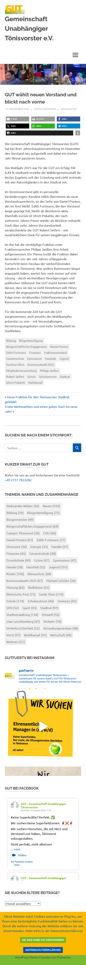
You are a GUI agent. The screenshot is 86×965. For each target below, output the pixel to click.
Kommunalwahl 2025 (41, 364)
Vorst (13, 635)
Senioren (67, 601)
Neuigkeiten (69, 109)
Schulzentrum (48, 376)
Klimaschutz (39, 574)
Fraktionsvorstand (55, 352)
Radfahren (38, 587)
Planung (15, 587)
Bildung (11, 340)
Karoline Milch (15, 364)
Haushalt (50, 358)
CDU (49, 533)
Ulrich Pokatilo (15, 382)
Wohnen (15, 642)
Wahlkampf (35, 382)
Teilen (17, 864)
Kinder (15, 574)
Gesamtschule (15, 358)
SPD (12, 608)
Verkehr (52, 621)
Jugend (64, 358)
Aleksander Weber (22, 506)
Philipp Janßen (49, 370)
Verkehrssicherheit (23, 628)
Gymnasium (34, 358)
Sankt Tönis (51, 594)
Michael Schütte (61, 581)
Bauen (51, 506)
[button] (17, 119)
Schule (31, 376)
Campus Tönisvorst (23, 533)
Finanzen (35, 352)
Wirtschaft (60, 635)
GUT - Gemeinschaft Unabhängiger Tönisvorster (43, 805)
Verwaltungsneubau (60, 628)
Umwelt (50, 614)
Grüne (41, 560)
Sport (29, 608)
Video (22, 855)
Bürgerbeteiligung (31, 340)
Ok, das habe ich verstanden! (43, 939)
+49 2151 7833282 (18, 480)
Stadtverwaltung (22, 614)
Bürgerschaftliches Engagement (26, 346)
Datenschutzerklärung (43, 949)
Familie (59, 547)
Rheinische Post (20, 594)
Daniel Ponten (59, 346)
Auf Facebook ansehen (22, 861)
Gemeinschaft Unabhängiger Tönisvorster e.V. (29, 28)
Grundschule (18, 560)
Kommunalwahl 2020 (24, 581)
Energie (39, 547)
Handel (14, 567)
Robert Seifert (15, 376)
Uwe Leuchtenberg (23, 621)
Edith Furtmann (45, 109)
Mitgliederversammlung (21, 370)
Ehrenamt (16, 547)
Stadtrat (65, 376)
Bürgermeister (20, 519)
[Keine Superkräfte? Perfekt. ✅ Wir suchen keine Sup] (43, 726)
